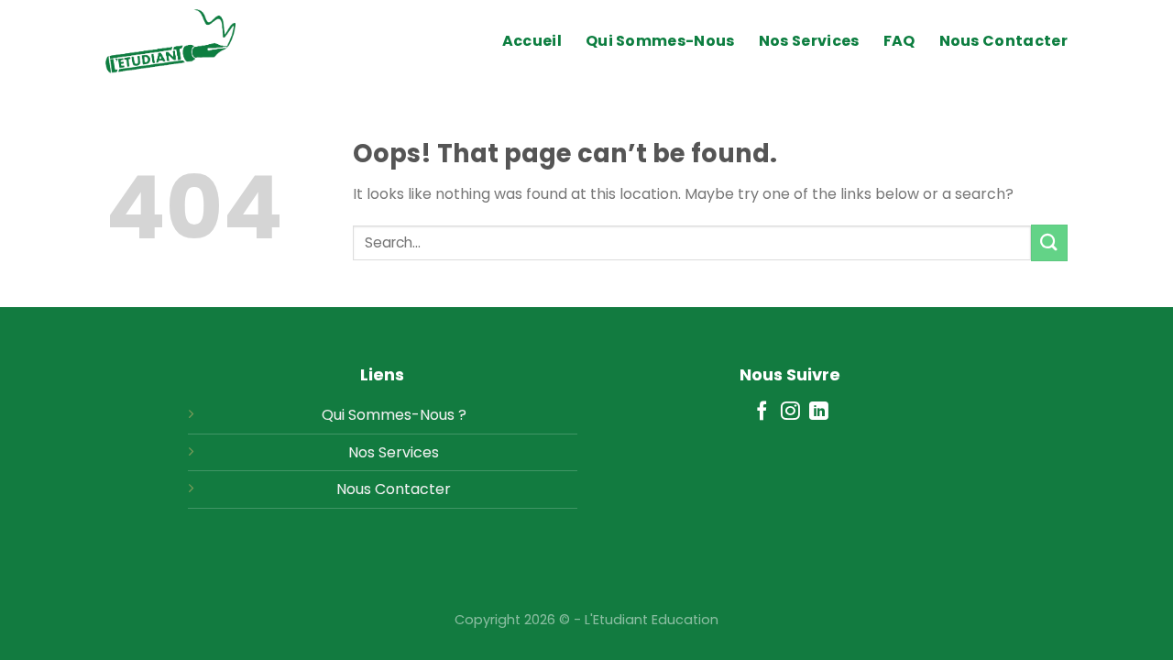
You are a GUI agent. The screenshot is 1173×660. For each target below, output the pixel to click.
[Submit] (1049, 242)
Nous (353, 489)
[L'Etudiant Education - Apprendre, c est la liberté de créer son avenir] (197, 41)
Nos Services (809, 40)
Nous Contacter (1003, 40)
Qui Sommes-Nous (660, 40)
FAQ (899, 40)
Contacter (413, 489)
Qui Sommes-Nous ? (394, 414)
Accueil (532, 40)
